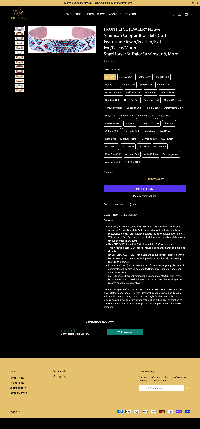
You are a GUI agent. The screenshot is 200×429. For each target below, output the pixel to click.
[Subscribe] (187, 388)
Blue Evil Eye (167, 92)
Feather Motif (144, 77)
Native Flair (128, 146)
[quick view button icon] (90, 32)
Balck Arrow (127, 115)
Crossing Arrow (170, 154)
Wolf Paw (165, 131)
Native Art (110, 138)
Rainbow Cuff (112, 100)
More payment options (144, 196)
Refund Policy (17, 383)
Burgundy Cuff (131, 131)
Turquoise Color (113, 108)
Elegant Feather (128, 138)
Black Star (150, 92)
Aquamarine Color (173, 108)
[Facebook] (188, 3)
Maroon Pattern (113, 92)
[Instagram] (192, 3)
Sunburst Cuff (134, 108)
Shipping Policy (18, 387)
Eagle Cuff (110, 115)
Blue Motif (169, 123)
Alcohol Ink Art (112, 162)
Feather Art (160, 146)
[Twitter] (197, 3)
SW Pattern (167, 138)
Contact (130, 14)
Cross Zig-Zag (131, 100)
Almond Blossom (173, 100)
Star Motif (130, 123)
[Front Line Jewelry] (18, 14)
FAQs (90, 14)
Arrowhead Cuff (146, 115)
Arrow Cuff (144, 146)
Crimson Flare (149, 138)
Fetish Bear (111, 146)
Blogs (101, 14)
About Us (115, 14)
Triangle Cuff (162, 77)
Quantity (108, 172)
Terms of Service (18, 392)
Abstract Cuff (132, 154)
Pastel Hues (165, 115)
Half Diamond (133, 92)
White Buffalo (151, 154)
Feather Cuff (128, 84)
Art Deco (109, 77)
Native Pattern (112, 123)
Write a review (125, 332)
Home (67, 14)
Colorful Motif (112, 131)
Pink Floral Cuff (133, 162)
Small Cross (146, 84)
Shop (78, 14)
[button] (186, 14)
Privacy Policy (17, 378)
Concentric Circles (149, 123)
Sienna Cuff (163, 84)
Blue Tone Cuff (113, 154)
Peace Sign (111, 84)
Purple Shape (153, 108)
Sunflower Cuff (151, 100)
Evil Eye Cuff (125, 77)
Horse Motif (149, 131)
